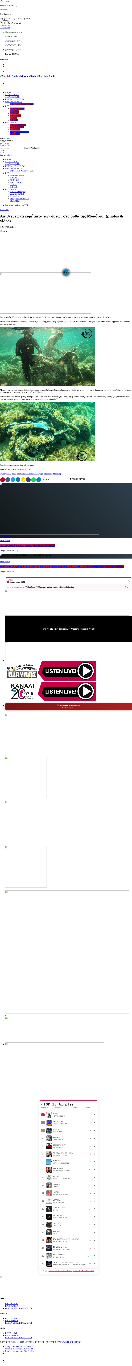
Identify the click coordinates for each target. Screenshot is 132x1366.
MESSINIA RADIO (23, 469)
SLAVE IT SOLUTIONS (70, 1342)
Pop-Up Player (6, 145)
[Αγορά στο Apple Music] (94, 1115)
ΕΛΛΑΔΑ (4, 210)
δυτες (14, 474)
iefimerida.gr (29, 465)
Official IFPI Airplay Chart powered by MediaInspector (71, 1271)
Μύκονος (57, 474)
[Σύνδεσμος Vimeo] (27, 76)
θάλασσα (29, 474)
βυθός (8, 474)
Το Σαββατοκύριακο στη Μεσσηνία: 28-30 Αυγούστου (27, 545)
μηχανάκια (48, 474)
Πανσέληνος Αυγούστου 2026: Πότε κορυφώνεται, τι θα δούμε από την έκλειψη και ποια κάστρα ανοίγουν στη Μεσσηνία (62, 566)
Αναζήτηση (32, 148)
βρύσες (3, 474)
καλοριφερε (38, 474)
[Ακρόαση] (49, 1115)
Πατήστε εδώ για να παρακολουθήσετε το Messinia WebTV (69, 629)
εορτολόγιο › (125, 587)
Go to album (5, 28)
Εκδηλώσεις (5, 541)
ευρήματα (21, 474)
